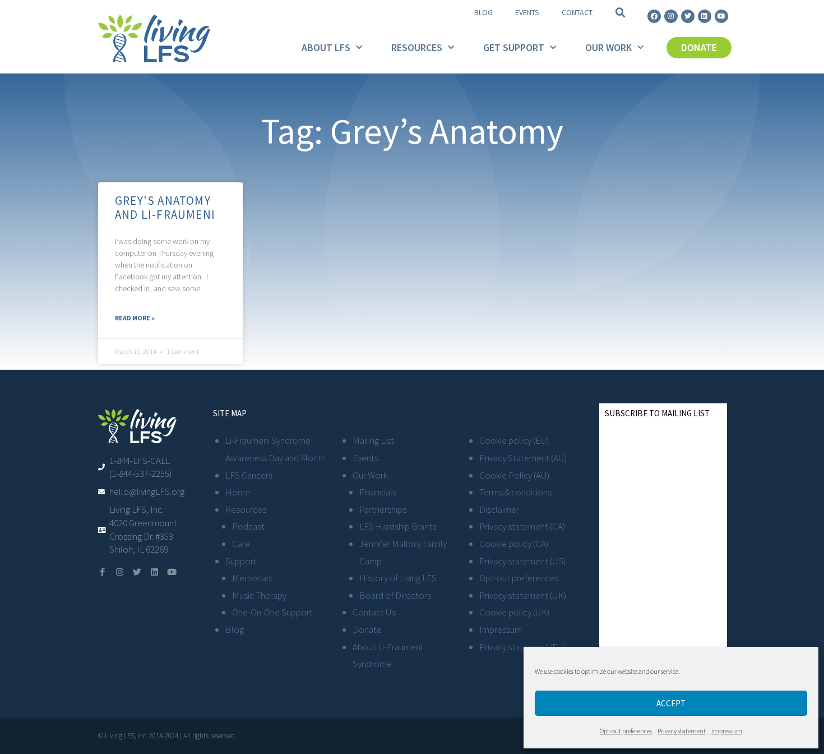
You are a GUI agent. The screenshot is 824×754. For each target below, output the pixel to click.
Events (527, 12)
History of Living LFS (398, 578)
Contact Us (374, 612)
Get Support (513, 47)
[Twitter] (688, 16)
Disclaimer (499, 509)
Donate (367, 629)
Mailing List (373, 440)
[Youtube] (721, 16)
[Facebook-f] (102, 572)
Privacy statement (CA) (522, 526)
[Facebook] (654, 16)
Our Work (608, 47)
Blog (483, 12)
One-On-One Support (272, 612)
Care (241, 543)
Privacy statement (682, 731)
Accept (671, 703)
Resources (416, 47)
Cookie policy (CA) (513, 543)
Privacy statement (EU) (522, 647)
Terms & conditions (515, 492)
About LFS (326, 47)
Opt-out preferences (626, 731)
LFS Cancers (248, 475)
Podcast (248, 526)
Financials (377, 492)
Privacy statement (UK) (522, 595)
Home (237, 492)
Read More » (135, 318)
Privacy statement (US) (522, 561)
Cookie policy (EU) (514, 440)
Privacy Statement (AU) (523, 458)
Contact (577, 12)
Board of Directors (395, 595)
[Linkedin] (704, 16)
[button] (620, 13)
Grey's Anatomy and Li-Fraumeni (165, 207)
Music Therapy (259, 595)
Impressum (726, 731)
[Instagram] (671, 16)
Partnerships (382, 509)
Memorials (252, 578)
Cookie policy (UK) (514, 612)
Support (241, 561)
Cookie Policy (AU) (514, 475)
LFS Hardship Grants (397, 526)
